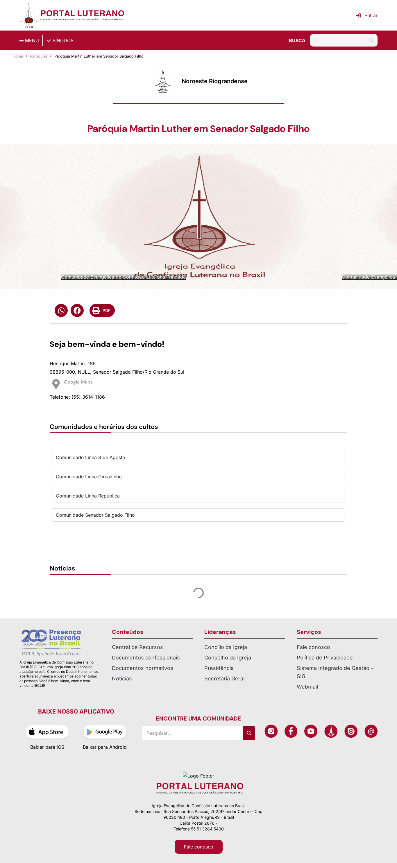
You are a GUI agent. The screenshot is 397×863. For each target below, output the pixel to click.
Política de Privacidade (325, 658)
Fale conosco (313, 647)
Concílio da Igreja (225, 647)
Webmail (307, 687)
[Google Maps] (56, 384)
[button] (61, 310)
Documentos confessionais (146, 658)
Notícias (122, 678)
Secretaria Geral (224, 678)
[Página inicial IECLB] (28, 15)
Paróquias (39, 56)
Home (17, 56)
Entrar (371, 15)
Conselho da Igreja (227, 658)
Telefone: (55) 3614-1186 (77, 397)
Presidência (219, 668)
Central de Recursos (137, 647)
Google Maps (78, 382)
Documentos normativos (142, 668)
